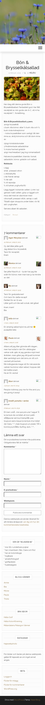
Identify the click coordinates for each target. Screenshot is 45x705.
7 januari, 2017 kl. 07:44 (11, 386)
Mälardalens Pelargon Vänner (17, 625)
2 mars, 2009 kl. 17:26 (11, 342)
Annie (6, 583)
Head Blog (35, 700)
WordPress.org (10, 689)
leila (10, 318)
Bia (9, 286)
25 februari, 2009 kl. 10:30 (12, 268)
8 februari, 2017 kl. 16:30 (12, 408)
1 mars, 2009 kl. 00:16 (11, 323)
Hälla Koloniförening (13, 621)
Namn (7, 479)
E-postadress (11, 490)
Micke (6, 591)
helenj (32, 73)
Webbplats (9, 501)
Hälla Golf (8, 617)
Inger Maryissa (15, 238)
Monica (11, 263)
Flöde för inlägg (11, 681)
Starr (10, 381)
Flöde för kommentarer (14, 685)
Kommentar (10, 447)
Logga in (8, 677)
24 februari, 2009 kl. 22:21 (12, 242)
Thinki (6, 599)
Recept (15, 215)
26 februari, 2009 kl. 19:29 (12, 290)
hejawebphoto (10, 644)
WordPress (19, 700)
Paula (11, 338)
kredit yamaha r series (18, 401)
